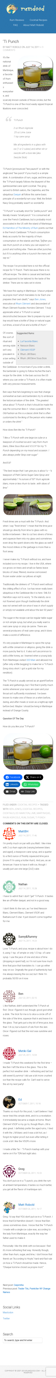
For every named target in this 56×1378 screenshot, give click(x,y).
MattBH (23, 831)
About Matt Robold (33, 25)
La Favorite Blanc (29, 341)
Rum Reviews (17, 20)
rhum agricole (11, 817)
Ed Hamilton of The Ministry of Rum (20, 228)
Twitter (6, 1318)
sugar (30, 817)
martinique (43, 813)
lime (33, 813)
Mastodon (8, 1312)
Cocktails (9, 813)
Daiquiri (17, 194)
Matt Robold (26, 1204)
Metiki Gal (24, 1051)
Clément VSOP (27, 349)
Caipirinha (19, 1285)
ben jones (15, 809)
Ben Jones (40, 299)
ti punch (40, 817)
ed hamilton (23, 813)
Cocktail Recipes (38, 20)
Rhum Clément (23, 303)
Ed (20, 1099)
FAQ (15, 25)
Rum (23, 817)
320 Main (30, 660)
